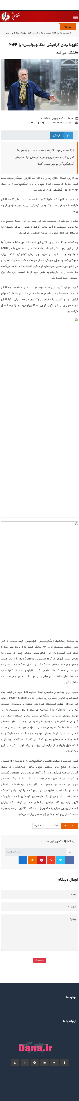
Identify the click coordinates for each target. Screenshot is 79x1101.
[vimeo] (15, 1062)
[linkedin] (44, 1062)
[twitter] (54, 1062)
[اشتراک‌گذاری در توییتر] (60, 860)
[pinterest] (34, 1062)
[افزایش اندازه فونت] (42, 122)
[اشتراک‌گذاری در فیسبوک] (69, 860)
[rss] (25, 1062)
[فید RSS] (32, 860)
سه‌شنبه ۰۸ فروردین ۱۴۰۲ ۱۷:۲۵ (56, 118)
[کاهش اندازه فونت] (30, 122)
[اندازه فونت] (36, 122)
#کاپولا (37, 826)
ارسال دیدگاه (39, 960)
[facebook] (64, 1062)
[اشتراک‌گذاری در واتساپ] (51, 860)
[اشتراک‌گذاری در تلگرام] (41, 860)
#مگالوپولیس (52, 826)
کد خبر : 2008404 (62, 122)
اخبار (68, 135)
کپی (70, 852)
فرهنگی (56, 135)
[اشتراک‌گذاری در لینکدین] (23, 860)
